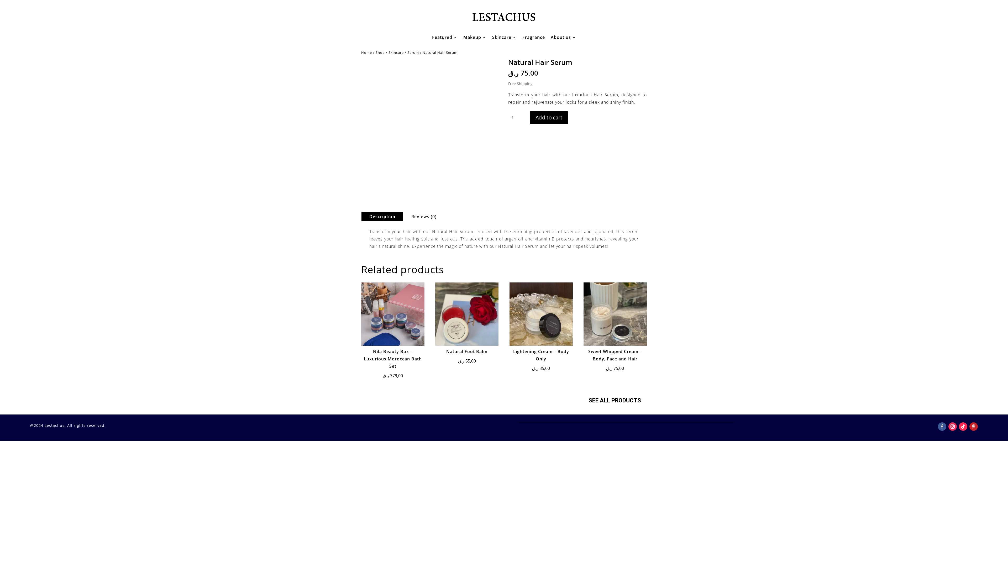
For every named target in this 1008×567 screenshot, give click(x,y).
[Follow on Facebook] (942, 426)
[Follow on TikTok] (963, 426)
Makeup (472, 37)
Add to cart (549, 117)
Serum (413, 52)
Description (382, 216)
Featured (442, 37)
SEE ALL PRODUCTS (615, 400)
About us (561, 37)
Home (366, 52)
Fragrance (533, 37)
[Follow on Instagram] (952, 426)
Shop (380, 52)
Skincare (501, 37)
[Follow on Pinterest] (973, 426)
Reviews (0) (424, 216)
